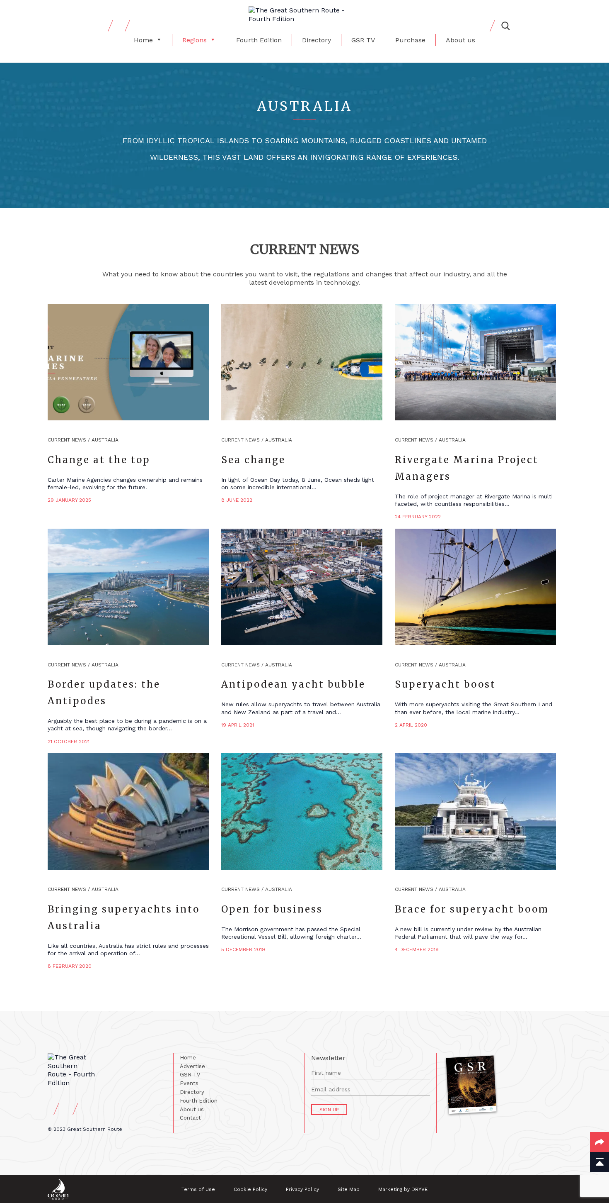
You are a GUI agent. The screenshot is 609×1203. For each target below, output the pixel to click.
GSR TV (363, 40)
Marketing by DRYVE (403, 1189)
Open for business (272, 909)
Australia (105, 440)
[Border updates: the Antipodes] (128, 587)
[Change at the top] (128, 362)
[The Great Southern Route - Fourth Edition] (304, 15)
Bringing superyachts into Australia (124, 917)
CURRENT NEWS (67, 440)
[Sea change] (301, 362)
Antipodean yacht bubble (293, 684)
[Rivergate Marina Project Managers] (475, 362)
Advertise (192, 1066)
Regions (194, 40)
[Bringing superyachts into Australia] (128, 811)
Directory (316, 40)
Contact (190, 1118)
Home (143, 40)
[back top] (599, 1162)
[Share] (599, 1142)
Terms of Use (198, 1189)
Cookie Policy (250, 1189)
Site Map (349, 1189)
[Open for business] (301, 811)
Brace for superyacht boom (472, 909)
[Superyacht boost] (475, 587)
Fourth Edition (259, 40)
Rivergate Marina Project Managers (467, 468)
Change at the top (99, 460)
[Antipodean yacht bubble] (301, 587)
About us (460, 40)
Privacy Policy (302, 1189)
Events (189, 1083)
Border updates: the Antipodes (104, 692)
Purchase (410, 40)
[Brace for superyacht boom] (475, 811)
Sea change (253, 460)
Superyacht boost (445, 684)
